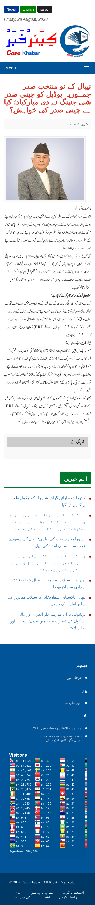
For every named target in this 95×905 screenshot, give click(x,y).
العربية (45, 9)
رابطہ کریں (68, 897)
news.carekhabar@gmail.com (61, 736)
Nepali (11, 9)
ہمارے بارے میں (42, 892)
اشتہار (45, 897)
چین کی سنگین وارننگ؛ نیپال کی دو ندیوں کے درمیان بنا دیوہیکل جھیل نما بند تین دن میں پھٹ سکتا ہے (47, 563)
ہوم (18, 892)
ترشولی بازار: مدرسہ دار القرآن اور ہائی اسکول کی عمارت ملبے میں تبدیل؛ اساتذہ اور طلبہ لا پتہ (48, 621)
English (28, 9)
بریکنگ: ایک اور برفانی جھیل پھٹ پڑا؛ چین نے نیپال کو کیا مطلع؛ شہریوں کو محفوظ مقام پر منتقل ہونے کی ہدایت (47, 522)
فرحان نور (74, 678)
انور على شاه (72, 703)
